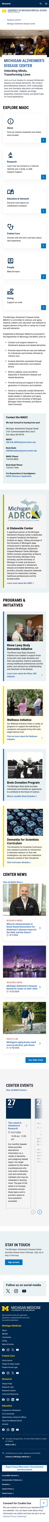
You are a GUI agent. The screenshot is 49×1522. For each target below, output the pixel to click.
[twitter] (12, 1349)
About (4, 1330)
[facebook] (3, 1349)
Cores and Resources (10, 1394)
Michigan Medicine (11, 1325)
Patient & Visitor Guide (10, 1364)
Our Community (8, 1414)
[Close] (43, 1503)
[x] (8, 1291)
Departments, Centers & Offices (14, 1417)
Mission (5, 1334)
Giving (4, 1341)
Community (6, 1337)
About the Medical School (12, 1421)
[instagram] (16, 1291)
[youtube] (24, 1291)
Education (7, 1405)
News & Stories (8, 1344)
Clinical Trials (7, 1384)
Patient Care (8, 1355)
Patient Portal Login (10, 1367)
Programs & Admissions (11, 1410)
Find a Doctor (7, 1360)
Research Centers (9, 1391)
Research (7, 1379)
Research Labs (8, 1387)
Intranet (5, 1424)
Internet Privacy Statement (14, 1516)
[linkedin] (12, 1399)
